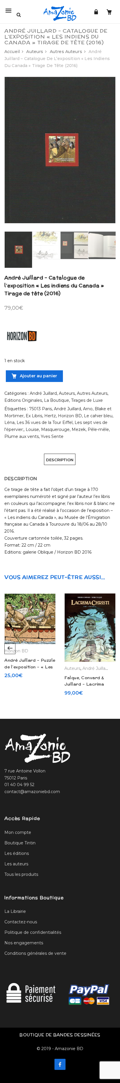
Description (59, 459)
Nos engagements (23, 942)
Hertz (50, 415)
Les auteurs (16, 864)
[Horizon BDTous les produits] (21, 335)
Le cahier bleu (98, 415)
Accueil (12, 51)
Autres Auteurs (66, 51)
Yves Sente (52, 436)
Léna (9, 422)
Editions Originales (23, 400)
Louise (32, 429)
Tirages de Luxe (87, 400)
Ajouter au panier (38, 375)
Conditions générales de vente (35, 953)
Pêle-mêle (98, 429)
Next (110, 648)
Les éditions (16, 853)
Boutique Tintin (20, 843)
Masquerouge (55, 429)
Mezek (79, 429)
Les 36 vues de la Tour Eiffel (45, 422)
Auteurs (34, 51)
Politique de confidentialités (32, 932)
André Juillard (43, 393)
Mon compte (17, 832)
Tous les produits (21, 874)
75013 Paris (40, 408)
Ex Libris (34, 415)
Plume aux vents (21, 436)
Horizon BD (70, 415)
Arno (88, 408)
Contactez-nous (20, 921)
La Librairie (15, 911)
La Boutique (56, 400)
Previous (9, 648)
